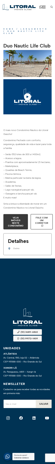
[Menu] (43, 7)
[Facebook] (21, 418)
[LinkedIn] (34, 418)
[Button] (41, 7)
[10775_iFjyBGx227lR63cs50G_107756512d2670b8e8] (27, 63)
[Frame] (19, 7)
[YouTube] (47, 418)
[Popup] (51, 7)
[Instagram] (8, 418)
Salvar (43, 403)
